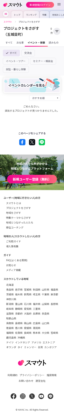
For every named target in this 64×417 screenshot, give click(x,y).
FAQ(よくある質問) (16, 260)
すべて (13, 53)
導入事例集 (12, 246)
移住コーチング (14, 227)
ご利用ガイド (13, 241)
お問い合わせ (25, 381)
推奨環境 (52, 375)
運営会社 (41, 381)
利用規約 (12, 375)
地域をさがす (13, 212)
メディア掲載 (13, 270)
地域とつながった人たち (19, 222)
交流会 (28, 53)
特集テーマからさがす (18, 217)
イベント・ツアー (16, 61)
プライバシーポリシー (32, 375)
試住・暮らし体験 (16, 69)
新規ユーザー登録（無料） (32, 179)
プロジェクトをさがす (18, 208)
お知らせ (11, 265)
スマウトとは (13, 203)
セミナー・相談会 (43, 61)
